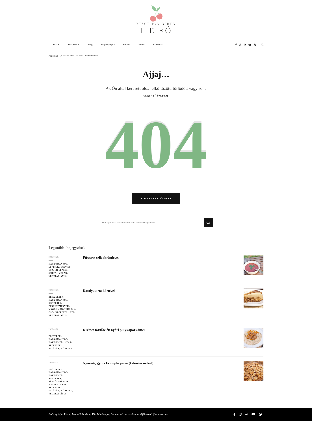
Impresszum (161, 414)
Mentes (66, 267)
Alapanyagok (108, 44)
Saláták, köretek (60, 348)
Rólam (56, 44)
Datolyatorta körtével (99, 291)
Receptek (72, 44)
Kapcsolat (158, 44)
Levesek (54, 267)
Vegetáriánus (58, 276)
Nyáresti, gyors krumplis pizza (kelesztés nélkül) (118, 363)
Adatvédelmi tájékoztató (138, 414)
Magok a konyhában (62, 309)
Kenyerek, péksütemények (59, 304)
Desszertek (56, 297)
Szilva (53, 273)
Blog (90, 44)
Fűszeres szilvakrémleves (101, 257)
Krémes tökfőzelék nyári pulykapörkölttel (114, 330)
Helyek (126, 44)
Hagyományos (58, 264)
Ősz (51, 270)
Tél (72, 312)
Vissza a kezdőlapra (156, 198)
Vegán (63, 273)
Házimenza (55, 342)
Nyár (68, 342)
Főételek (55, 336)
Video (141, 44)
